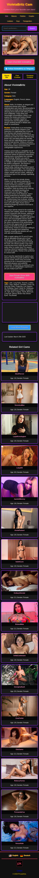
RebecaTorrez (19, 781)
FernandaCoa (19, 812)
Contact (19, 870)
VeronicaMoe (19, 405)
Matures (14, 16)
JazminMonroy (19, 499)
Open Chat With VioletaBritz (20, 62)
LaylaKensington (19, 436)
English (15, 855)
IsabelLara (20, 562)
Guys (18, 21)
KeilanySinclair (19, 593)
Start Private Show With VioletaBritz (19, 276)
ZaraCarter (20, 718)
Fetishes (22, 16)
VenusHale (19, 843)
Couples (31, 16)
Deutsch (27, 855)
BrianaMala (19, 624)
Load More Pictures (19, 327)
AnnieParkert (19, 530)
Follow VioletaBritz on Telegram (21, 69)
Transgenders (27, 21)
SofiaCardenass (19, 655)
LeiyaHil (19, 468)
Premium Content (30, 76)
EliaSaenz (19, 749)
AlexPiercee (19, 374)
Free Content (17, 76)
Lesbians (10, 21)
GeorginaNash (19, 687)
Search (32, 28)
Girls (6, 16)
